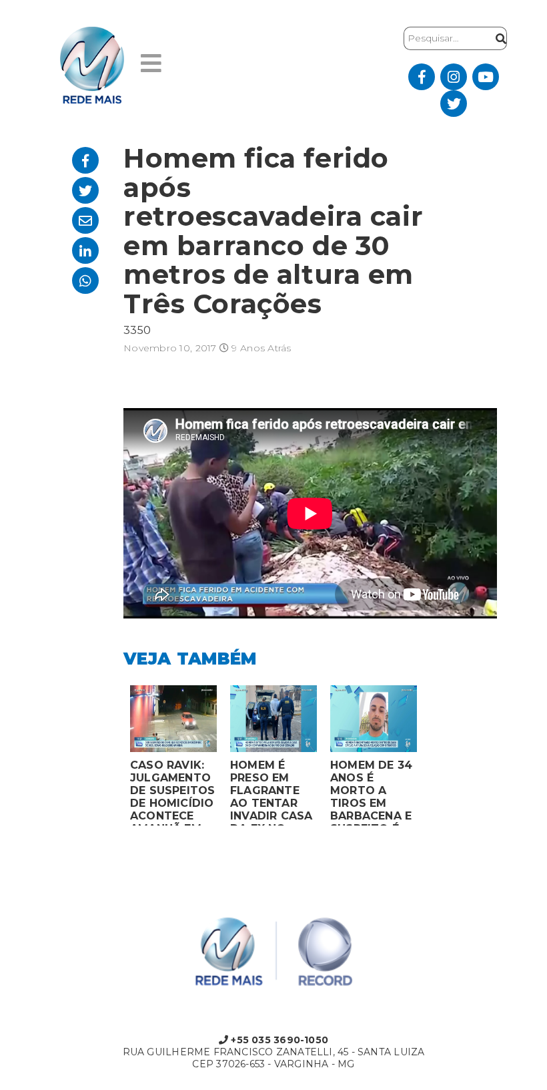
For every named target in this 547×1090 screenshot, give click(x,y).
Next (433, 758)
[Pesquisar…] (498, 38)
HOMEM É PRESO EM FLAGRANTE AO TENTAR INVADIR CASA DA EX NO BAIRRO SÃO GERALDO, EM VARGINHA (271, 792)
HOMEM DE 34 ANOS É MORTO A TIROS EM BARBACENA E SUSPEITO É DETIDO (371, 792)
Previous (113, 758)
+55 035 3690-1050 (278, 1040)
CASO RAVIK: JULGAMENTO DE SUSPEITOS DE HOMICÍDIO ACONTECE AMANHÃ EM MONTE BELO (172, 792)
